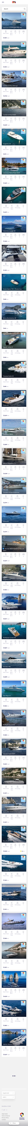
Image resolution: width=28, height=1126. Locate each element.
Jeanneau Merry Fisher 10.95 (11, 173)
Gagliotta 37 (7, 579)
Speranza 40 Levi (8, 928)
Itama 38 (6, 783)
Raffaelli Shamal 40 (9, 725)
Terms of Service (6, 1115)
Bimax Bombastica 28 (9, 318)
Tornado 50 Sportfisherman (11, 492)
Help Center (5, 1114)
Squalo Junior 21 (8, 347)
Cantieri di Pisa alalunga (10, 86)
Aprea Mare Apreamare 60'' (11, 986)
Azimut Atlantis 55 (8, 1044)
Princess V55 (7, 666)
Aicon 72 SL (6, 608)
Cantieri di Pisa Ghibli (9, 115)
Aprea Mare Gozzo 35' (9, 1015)
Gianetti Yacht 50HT (9, 754)
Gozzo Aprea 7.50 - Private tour (12, 289)
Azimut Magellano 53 (9, 463)
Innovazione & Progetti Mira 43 (12, 27)
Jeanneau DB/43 (8, 434)
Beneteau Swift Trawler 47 (11, 56)
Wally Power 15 (7, 202)
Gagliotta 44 (7, 144)
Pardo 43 (6, 405)
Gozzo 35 (6, 899)
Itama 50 (6, 521)
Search (6, 9)
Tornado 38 (6, 870)
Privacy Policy (5, 1117)
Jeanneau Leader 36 (9, 231)
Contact (4, 1119)
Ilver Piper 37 (7, 696)
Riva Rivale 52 (7, 841)
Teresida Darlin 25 (8, 376)
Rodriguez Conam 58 (9, 637)
